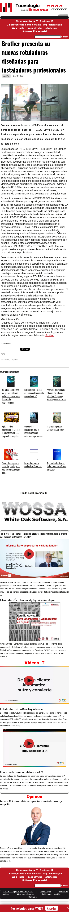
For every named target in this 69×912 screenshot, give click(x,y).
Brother (49, 335)
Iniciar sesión (63, 15)
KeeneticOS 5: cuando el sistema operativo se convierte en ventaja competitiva (31, 802)
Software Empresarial (34, 31)
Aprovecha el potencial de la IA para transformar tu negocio (56, 466)
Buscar (64, 37)
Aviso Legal (45, 892)
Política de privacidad (51, 894)
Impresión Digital (52, 24)
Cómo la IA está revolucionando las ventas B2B (21, 772)
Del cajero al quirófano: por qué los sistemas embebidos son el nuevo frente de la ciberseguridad (11, 396)
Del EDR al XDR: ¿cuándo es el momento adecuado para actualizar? (34, 393)
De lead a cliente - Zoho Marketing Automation (21, 709)
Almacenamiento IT (27, 21)
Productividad (34, 28)
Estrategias (51, 28)
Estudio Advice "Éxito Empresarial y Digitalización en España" (28, 600)
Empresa (14, 359)
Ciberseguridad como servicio (24, 24)
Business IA (46, 21)
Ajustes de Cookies (25, 894)
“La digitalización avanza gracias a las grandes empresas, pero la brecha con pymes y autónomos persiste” (33, 535)
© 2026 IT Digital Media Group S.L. (18, 892)
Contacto (32, 897)
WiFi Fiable (18, 28)
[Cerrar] (67, 908)
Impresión (5, 359)
